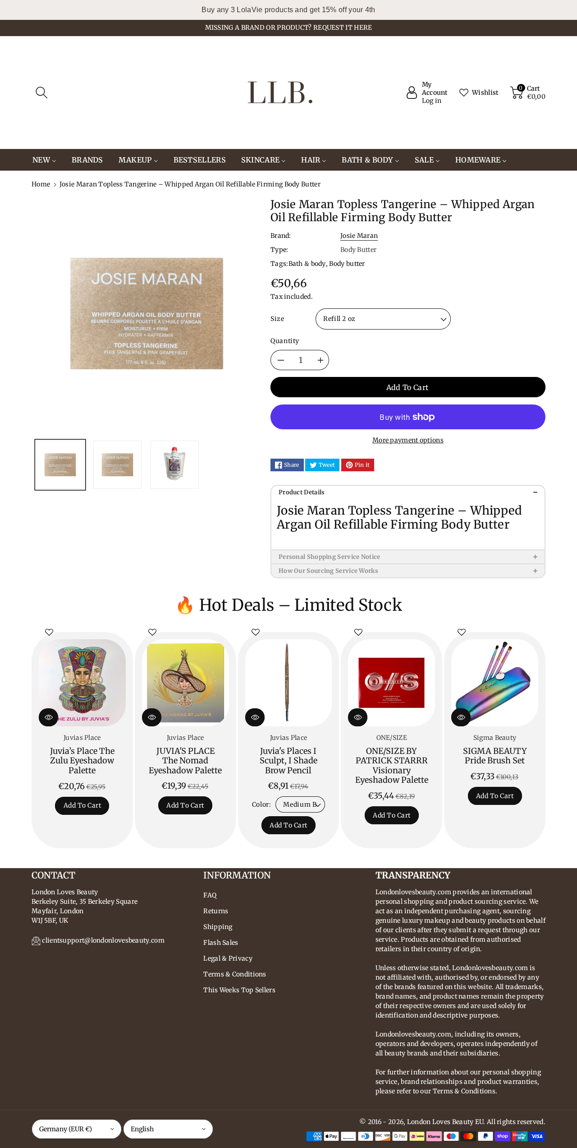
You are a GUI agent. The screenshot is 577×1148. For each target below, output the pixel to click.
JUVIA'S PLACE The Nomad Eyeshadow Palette (185, 761)
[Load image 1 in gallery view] (60, 465)
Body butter (347, 264)
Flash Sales (220, 943)
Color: (261, 804)
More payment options (408, 440)
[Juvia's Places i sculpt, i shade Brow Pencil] (288, 682)
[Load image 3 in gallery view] (175, 465)
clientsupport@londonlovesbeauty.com (103, 940)
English (142, 1129)
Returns (215, 911)
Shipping (217, 927)
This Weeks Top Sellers (239, 990)
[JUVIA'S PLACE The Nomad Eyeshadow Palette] (185, 682)
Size (277, 319)
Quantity (284, 341)
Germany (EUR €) (65, 1129)
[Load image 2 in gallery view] (117, 465)
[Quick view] (48, 717)
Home (41, 184)
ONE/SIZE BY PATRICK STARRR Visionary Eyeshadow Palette (391, 765)
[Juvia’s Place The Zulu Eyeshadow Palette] (82, 682)
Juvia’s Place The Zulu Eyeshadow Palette (82, 761)
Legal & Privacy (227, 958)
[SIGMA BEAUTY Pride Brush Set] (494, 682)
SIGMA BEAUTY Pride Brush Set (495, 756)
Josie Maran (359, 236)
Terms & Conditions (234, 974)
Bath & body (307, 264)
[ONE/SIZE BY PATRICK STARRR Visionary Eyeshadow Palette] (391, 682)
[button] (41, 92)
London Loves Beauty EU (445, 1122)
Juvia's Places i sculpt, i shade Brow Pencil (288, 761)
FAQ (209, 895)
